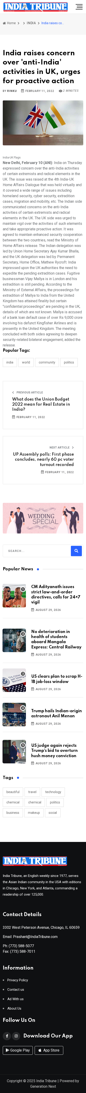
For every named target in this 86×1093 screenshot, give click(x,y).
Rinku (12, 91)
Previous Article (29, 392)
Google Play (19, 1050)
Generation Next (43, 1086)
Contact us (15, 989)
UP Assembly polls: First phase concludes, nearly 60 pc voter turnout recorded (43, 459)
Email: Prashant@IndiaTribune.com (30, 937)
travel (32, 792)
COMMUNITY (47, 362)
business (12, 813)
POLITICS (69, 362)
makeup (34, 813)
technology (53, 792)
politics (55, 802)
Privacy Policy (17, 980)
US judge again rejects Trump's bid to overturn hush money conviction (54, 751)
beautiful (12, 792)
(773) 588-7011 (22, 951)
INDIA (31, 23)
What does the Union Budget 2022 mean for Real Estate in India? (41, 404)
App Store (50, 1050)
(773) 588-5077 (21, 946)
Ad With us (15, 999)
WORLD (26, 362)
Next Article (60, 447)
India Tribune (46, 1081)
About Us (14, 1008)
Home (11, 23)
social (53, 813)
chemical (12, 802)
